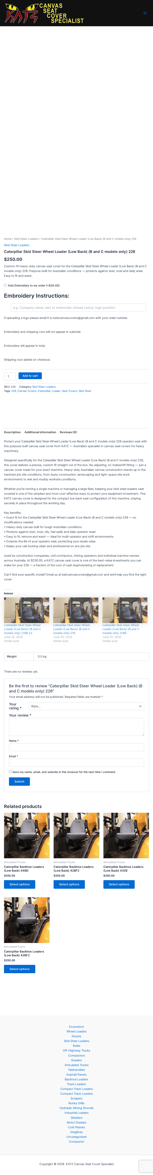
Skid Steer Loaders (26, 238)
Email (13, 756)
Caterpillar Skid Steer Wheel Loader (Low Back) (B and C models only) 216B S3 (22, 629)
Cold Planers (76, 1127)
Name (14, 740)
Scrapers (76, 1098)
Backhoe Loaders (76, 1079)
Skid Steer (85, 390)
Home (8, 238)
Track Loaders (76, 1084)
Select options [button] (20, 884)
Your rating (15, 706)
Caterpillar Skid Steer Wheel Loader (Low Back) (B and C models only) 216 (71, 629)
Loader (56, 390)
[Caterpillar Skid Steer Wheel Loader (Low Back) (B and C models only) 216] (75, 610)
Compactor (76, 1141)
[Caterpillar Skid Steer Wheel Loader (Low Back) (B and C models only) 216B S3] (26, 610)
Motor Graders (76, 1122)
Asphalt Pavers (76, 1074)
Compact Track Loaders (76, 1089)
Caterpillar (44, 390)
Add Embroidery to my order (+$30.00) (34, 285)
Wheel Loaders (77, 1031)
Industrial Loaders (77, 1113)
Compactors (76, 1055)
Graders (76, 1060)
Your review (20, 715)
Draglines (76, 1132)
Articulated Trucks (77, 1065)
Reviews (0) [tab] (68, 432)
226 (13, 390)
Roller (76, 1046)
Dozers (76, 1036)
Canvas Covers (27, 390)
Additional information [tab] (40, 432)
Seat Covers (69, 390)
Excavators (76, 1026)
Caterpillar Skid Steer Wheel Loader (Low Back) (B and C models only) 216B (120, 629)
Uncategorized (76, 1137)
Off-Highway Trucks (76, 1050)
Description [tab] (12, 432)
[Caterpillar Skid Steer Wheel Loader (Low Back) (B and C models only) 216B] (125, 610)
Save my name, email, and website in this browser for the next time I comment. (64, 772)
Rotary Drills (76, 1103)
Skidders (76, 1118)
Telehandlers (76, 1070)
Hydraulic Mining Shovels (77, 1108)
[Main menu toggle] (145, 13)
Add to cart (30, 376)
